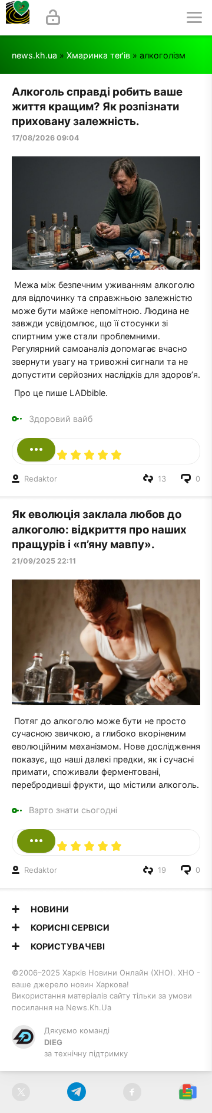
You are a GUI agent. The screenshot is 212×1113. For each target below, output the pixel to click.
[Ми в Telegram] (76, 1092)
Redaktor (40, 478)
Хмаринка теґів (98, 55)
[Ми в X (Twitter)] (21, 1092)
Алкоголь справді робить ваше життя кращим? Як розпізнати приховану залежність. (97, 107)
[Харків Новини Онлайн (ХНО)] (17, 17)
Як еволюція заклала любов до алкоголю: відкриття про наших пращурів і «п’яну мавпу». (99, 529)
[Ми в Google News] (187, 1092)
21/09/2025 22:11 (44, 560)
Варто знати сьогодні (73, 810)
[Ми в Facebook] (132, 1092)
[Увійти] (53, 17)
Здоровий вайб (60, 419)
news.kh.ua (34, 55)
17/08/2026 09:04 (45, 137)
